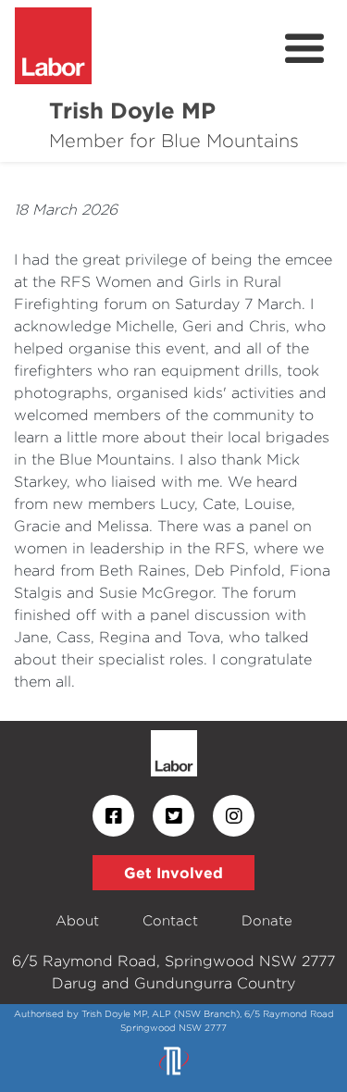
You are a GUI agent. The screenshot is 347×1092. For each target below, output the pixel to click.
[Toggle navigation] (304, 49)
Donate (267, 920)
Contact (170, 920)
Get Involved (173, 872)
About (77, 920)
